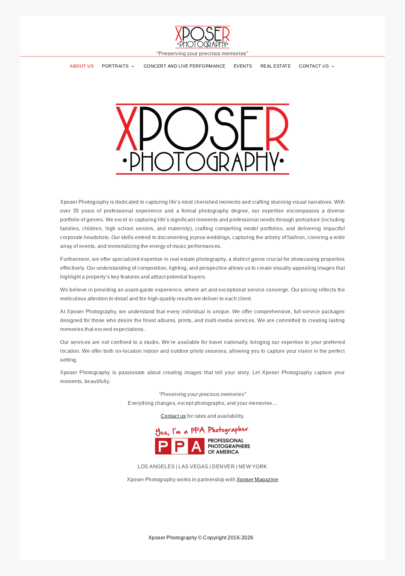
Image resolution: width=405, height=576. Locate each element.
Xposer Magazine (257, 479)
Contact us (173, 416)
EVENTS (243, 66)
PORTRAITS (115, 66)
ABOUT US (82, 66)
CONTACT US (314, 66)
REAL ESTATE (275, 66)
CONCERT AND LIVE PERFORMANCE (185, 66)
